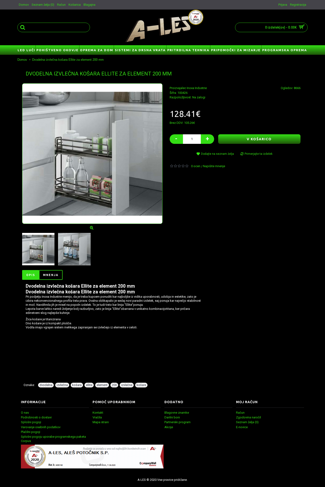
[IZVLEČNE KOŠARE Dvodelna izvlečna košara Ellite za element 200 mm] (92, 153)
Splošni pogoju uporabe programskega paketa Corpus (53, 439)
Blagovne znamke (176, 412)
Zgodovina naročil (248, 417)
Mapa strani (101, 422)
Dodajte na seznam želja (217, 154)
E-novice (242, 427)
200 (114, 385)
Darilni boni (172, 417)
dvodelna (45, 385)
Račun (240, 412)
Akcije (168, 427)
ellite (89, 385)
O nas (25, 412)
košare (141, 385)
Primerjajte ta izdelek (258, 154)
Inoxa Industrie (197, 88)
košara (77, 385)
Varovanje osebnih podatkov (40, 427)
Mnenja (51, 274)
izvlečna (62, 385)
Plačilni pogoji (30, 432)
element (102, 385)
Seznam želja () (247, 422)
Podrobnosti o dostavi (36, 417)
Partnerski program (177, 422)
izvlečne (126, 385)
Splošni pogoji (31, 422)
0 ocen (195, 166)
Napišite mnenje (214, 166)
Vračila (97, 417)
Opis (30, 274)
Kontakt (98, 412)
